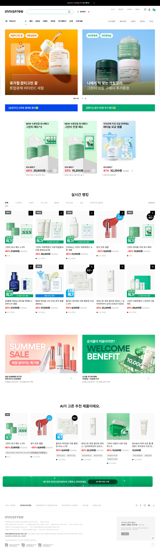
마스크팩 (44, 203)
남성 (81, 203)
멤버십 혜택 (123, 21)
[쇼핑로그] (153, 538)
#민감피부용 (98, 455)
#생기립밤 (43, 453)
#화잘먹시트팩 (112, 459)
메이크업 (69, 203)
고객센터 (129, 9)
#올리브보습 (61, 455)
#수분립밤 (34, 453)
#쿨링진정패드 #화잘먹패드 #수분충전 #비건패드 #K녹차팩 (25, 453)
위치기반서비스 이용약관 (70, 505)
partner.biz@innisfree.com (51, 527)
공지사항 (85, 505)
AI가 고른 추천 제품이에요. (80, 406)
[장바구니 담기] (55, 171)
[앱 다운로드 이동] (153, 505)
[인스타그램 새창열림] (145, 505)
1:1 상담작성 (125, 534)
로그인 (113, 9)
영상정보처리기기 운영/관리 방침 (46, 505)
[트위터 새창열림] (136, 505)
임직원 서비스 (97, 505)
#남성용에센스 (87, 455)
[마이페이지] (149, 9)
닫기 (94, 3)
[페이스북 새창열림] (140, 505)
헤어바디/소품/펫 (96, 203)
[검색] (69, 11)
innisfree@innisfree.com (19, 527)
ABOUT (137, 9)
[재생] (85, 98)
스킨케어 (18, 203)
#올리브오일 (71, 455)
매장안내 (142, 21)
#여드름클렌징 (137, 455)
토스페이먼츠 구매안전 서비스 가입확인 (15, 536)
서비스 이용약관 (10, 505)
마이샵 (151, 21)
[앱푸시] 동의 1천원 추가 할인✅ (101, 107)
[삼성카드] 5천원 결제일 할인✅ (23, 107)
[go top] (153, 544)
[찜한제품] (145, 9)
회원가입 (120, 9)
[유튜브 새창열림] (149, 505)
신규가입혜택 (111, 21)
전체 (6, 203)
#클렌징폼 (148, 455)
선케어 (31, 203)
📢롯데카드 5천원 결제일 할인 (80, 3)
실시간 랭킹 (80, 194)
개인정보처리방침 (25, 505)
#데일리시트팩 (112, 455)
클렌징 (56, 203)
